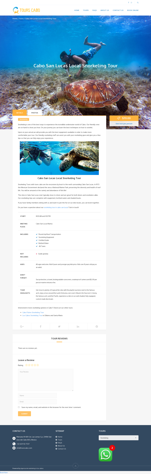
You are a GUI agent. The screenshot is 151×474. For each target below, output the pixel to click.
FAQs (94, 10)
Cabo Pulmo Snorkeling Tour (33, 312)
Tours (86, 10)
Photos (34, 113)
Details (19, 113)
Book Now (124, 128)
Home (76, 10)
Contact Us (118, 10)
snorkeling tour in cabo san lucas (56, 207)
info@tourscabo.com (24, 448)
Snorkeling (23, 119)
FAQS (60, 443)
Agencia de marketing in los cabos (32, 468)
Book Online (133, 10)
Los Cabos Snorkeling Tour (32, 315)
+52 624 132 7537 (23, 444)
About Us (104, 10)
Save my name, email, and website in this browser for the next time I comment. (51, 407)
